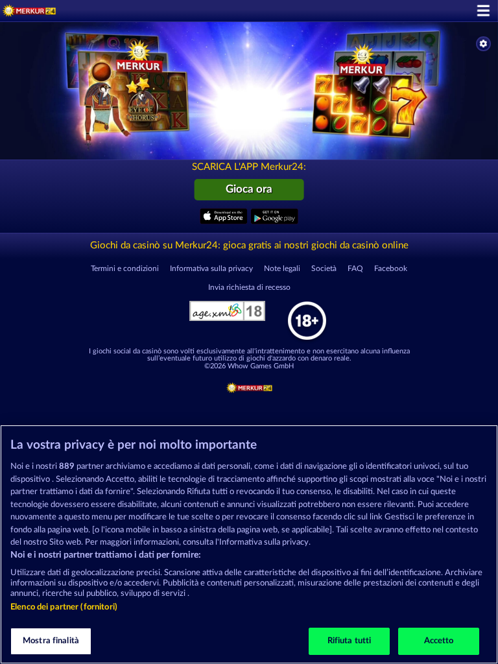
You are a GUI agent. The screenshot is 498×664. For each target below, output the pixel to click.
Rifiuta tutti (349, 641)
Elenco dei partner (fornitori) (63, 607)
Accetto (439, 641)
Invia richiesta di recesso (249, 287)
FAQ (355, 268)
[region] (249, 544)
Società (324, 268)
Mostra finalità (51, 641)
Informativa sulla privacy (211, 268)
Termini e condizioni (125, 268)
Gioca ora (249, 189)
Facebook (390, 268)
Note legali (282, 268)
